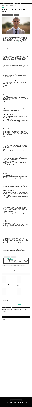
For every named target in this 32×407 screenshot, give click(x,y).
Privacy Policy (24, 402)
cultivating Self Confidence (6, 265)
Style (17, 3)
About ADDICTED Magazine (9, 402)
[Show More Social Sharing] (20, 15)
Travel (20, 3)
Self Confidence (22, 265)
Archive (15, 402)
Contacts (19, 402)
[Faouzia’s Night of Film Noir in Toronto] (23, 279)
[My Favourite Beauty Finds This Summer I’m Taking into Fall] (8, 279)
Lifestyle (4, 3)
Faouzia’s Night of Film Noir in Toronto (22, 284)
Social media (5, 102)
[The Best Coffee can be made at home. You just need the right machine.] (8, 291)
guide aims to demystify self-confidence (15, 41)
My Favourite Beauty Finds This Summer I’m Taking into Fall (8, 285)
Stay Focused (6, 200)
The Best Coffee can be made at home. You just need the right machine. (8, 296)
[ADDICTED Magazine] (16, 1)
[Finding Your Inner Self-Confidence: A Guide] (16, 25)
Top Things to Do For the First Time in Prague (22, 296)
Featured (4, 7)
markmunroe (9, 258)
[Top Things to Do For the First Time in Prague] (23, 291)
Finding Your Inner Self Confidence (15, 265)
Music (14, 3)
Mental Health (9, 3)
